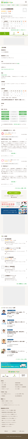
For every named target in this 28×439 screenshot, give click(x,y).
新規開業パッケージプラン (7, 426)
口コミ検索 (4, 384)
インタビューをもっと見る (21, 359)
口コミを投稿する (15, 192)
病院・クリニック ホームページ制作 (8, 420)
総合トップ (4, 382)
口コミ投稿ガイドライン (6, 393)
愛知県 (9, 5)
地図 (23, 34)
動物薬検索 (4, 386)
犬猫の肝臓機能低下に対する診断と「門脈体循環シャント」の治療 (15, 313)
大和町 (17, 5)
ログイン (14, 376)
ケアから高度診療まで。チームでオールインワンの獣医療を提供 (15, 352)
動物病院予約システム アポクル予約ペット (10, 416)
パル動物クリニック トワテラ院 (12, 248)
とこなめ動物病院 (9, 257)
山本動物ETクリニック (10, 275)
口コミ (15, 33)
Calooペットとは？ (5, 388)
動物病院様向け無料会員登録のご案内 (9, 412)
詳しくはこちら (14, 197)
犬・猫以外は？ (4, 166)
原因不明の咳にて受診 (6, 139)
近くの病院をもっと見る (22, 283)
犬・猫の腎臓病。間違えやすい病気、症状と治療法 (15, 322)
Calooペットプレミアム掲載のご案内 (9, 410)
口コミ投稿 (17, 388)
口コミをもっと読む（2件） (21, 188)
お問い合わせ (21, 431)
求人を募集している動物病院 (20, 386)
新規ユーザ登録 (5, 376)
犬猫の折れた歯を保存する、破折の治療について (15, 342)
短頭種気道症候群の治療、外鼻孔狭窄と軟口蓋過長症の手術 (15, 332)
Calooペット (3, 5)
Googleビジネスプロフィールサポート (9, 422)
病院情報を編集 (17, 124)
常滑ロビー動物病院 (10, 266)
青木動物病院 (8, 238)
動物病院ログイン (23, 376)
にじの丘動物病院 (7, 9)
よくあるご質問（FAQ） (19, 393)
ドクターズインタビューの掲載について (9, 414)
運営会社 (6, 431)
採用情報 (14, 431)
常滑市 (13, 5)
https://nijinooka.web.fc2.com (7, 69)
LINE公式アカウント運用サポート (8, 424)
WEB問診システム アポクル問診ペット (9, 418)
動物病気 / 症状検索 (19, 384)
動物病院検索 (17, 382)
